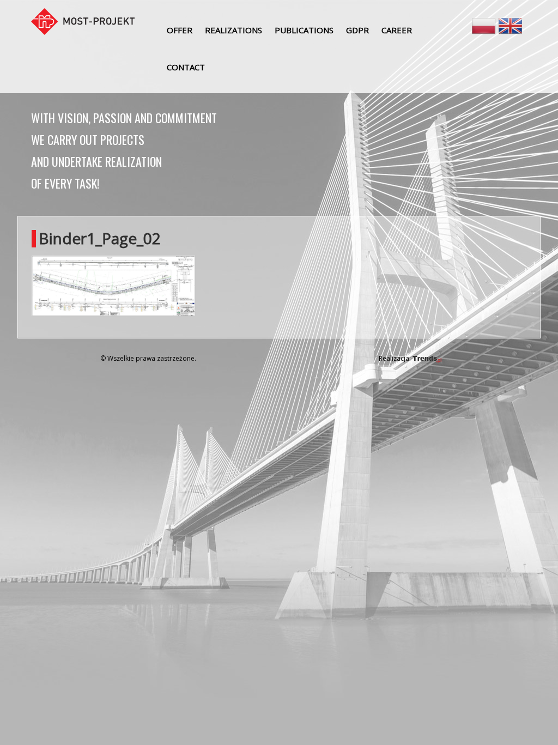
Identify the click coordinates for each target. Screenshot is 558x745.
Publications (304, 30)
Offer (179, 30)
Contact (186, 67)
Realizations (233, 30)
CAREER (396, 30)
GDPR (357, 30)
